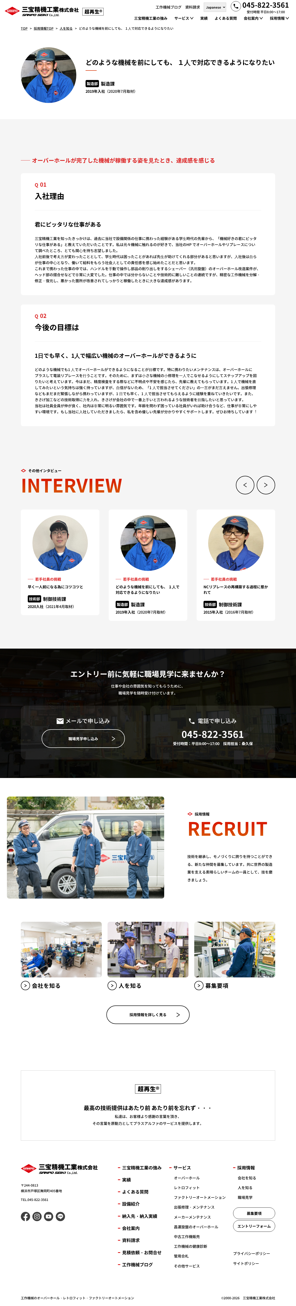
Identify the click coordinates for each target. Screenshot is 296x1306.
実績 (126, 1179)
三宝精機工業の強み (142, 1167)
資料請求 (131, 1240)
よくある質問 (135, 1191)
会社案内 (131, 1228)
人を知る (66, 28)
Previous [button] (245, 485)
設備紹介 (131, 1203)
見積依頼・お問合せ (142, 1252)
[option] (60, 562)
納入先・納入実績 (139, 1216)
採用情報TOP (43, 28)
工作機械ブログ (137, 1264)
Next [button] (266, 485)
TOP (24, 28)
